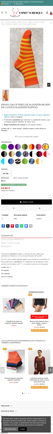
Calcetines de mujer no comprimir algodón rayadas (14, 322)
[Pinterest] (12, 226)
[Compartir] (3, 226)
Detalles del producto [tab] (12, 239)
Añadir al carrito (28, 202)
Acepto (22, 429)
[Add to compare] (39, 208)
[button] (22, 393)
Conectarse (4, 433)
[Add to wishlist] (13, 208)
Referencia (5, 178)
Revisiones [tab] (6, 246)
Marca (3, 181)
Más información (10, 429)
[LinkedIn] (17, 226)
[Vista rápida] (16, 318)
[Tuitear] (7, 226)
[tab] (26, 249)
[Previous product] (50, 23)
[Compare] (13, 318)
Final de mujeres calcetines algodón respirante (14, 379)
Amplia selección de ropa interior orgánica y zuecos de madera (22, 2)
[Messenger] (26, 226)
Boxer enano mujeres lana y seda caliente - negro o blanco (39, 323)
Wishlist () (19, 4)
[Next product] (51, 23)
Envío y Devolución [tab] (10, 243)
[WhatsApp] (21, 226)
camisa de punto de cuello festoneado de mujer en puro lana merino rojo (39, 380)
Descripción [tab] (7, 236)
